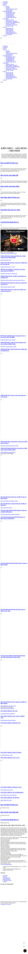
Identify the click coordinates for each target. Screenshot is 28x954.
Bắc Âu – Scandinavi (10, 23)
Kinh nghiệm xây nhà (10, 32)
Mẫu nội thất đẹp (9, 28)
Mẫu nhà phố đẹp (10, 30)
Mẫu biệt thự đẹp (9, 29)
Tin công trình (9, 34)
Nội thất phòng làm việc (11, 17)
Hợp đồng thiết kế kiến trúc (10, 197)
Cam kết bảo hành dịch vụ (10, 222)
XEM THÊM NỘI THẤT (6, 800)
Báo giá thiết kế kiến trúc (9, 163)
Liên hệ (5, 35)
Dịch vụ (5, 4)
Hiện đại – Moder (10, 19)
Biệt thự (7, 6)
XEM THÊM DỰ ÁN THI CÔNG (8, 706)
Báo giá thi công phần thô (9, 175)
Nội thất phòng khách (10, 12)
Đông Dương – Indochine (11, 21)
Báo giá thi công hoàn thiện (10, 186)
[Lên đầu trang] (25, 950)
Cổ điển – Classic (10, 25)
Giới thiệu (5, 2)
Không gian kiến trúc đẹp (11, 33)
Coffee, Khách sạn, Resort (11, 9)
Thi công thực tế (9, 10)
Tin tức (4, 27)
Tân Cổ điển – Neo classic (11, 24)
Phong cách (5, 18)
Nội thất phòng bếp (10, 13)
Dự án (4, 5)
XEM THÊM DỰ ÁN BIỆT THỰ (8, 452)
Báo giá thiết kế (6, 877)
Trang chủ (5, 1)
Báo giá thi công (6, 879)
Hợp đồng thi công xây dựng (10, 210)
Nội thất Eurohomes (7, 11)
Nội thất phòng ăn (10, 15)
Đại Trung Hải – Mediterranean (13, 22)
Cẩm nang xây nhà (7, 880)
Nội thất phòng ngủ (10, 16)
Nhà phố (8, 7)
